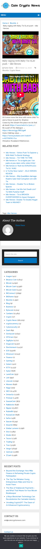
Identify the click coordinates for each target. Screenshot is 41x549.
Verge (8, 449)
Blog (8, 303)
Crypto (9, 317)
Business (9, 307)
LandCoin (10, 374)
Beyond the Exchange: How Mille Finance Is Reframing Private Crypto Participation (21, 473)
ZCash (8, 455)
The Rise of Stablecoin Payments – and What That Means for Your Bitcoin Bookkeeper (21, 490)
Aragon (9, 276)
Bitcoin (9, 283)
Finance (9, 357)
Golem (9, 364)
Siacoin (9, 422)
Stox (8, 432)
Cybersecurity (11, 327)
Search (20, 260)
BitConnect (10, 293)
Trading (9, 442)
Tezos (8, 438)
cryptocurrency (12, 324)
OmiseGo (10, 395)
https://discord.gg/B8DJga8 (14, 130)
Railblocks (10, 405)
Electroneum (11, 347)
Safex (8, 418)
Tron (8, 445)
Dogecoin (10, 344)
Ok (21, 546)
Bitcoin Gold (11, 290)
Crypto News (15, 70)
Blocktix (5, 70)
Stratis (8, 435)
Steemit (9, 425)
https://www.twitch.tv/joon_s (22, 125)
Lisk (7, 378)
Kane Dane (8, 68)
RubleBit (9, 411)
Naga (8, 388)
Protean (9, 398)
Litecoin (9, 381)
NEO (8, 391)
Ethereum (10, 354)
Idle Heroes (12, 213)
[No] (38, 541)
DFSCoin (9, 337)
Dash (8, 330)
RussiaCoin (10, 415)
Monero (9, 384)
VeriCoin (9, 452)
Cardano (9, 313)
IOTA (8, 368)
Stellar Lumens (12, 428)
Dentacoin (10, 334)
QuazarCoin (10, 401)
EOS (8, 351)
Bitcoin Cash (11, 286)
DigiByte (9, 340)
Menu (3, 15)
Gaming (9, 361)
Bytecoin (9, 310)
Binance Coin (11, 280)
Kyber (8, 371)
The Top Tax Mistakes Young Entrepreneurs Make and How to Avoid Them (19, 482)
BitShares (10, 297)
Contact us (8, 532)
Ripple (8, 408)
